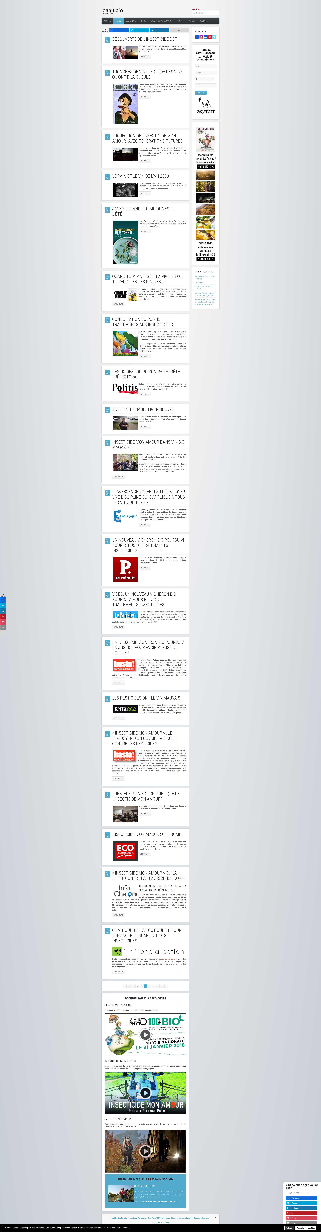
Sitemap (174, 1218)
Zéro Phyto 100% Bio (155, 1218)
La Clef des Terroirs (119, 1218)
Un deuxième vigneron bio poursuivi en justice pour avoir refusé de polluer (148, 647)
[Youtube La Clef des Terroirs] (210, 37)
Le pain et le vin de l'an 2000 (140, 176)
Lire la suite (144, 56)
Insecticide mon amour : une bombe (148, 834)
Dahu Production (162, 1222)
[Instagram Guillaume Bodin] (201, 37)
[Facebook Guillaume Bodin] (197, 37)
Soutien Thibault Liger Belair (142, 409)
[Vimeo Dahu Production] (214, 37)
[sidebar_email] (3, 627)
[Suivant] (162, 986)
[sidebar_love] (3, 622)
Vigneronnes (199, 283)
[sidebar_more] (3, 633)
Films (143, 21)
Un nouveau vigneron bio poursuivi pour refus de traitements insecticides (148, 545)
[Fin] (166, 986)
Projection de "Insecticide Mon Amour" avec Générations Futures (147, 138)
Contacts (197, 1218)
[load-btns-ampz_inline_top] (179, 30)
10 (154, 986)
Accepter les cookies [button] (306, 1228)
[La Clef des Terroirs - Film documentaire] (145, 1151)
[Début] (125, 986)
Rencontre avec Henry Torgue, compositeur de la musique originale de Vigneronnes (205, 301)
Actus (118, 21)
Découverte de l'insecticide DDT (144, 39)
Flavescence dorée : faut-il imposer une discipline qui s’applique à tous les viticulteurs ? (148, 497)
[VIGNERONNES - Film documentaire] (205, 193)
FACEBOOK (162, 1201)
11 (158, 986)
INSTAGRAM (151, 1201)
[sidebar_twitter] (3, 605)
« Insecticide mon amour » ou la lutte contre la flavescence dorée (149, 875)
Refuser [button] (289, 1228)
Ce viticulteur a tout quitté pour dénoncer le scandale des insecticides (146, 935)
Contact (191, 21)
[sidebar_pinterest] (3, 616)
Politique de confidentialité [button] (118, 1228)
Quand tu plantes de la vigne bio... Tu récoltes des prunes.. (147, 279)
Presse (179, 21)
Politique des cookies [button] (95, 1228)
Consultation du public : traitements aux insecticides (142, 322)
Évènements (131, 21)
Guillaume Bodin (145, 1186)
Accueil (107, 21)
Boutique (203, 21)
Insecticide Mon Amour (137, 1218)
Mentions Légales (185, 1218)
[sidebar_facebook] (3, 600)
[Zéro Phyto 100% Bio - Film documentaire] (145, 1035)
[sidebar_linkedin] (3, 611)
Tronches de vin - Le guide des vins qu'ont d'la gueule (147, 74)
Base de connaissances (161, 21)
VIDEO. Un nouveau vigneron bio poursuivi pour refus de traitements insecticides (144, 599)
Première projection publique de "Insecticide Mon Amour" (146, 796)
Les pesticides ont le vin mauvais (146, 698)
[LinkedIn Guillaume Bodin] (206, 37)
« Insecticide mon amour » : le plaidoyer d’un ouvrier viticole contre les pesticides (144, 738)
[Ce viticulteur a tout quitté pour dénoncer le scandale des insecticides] (149, 951)
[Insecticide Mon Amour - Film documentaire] (145, 1093)
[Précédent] (129, 986)
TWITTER (172, 1201)
